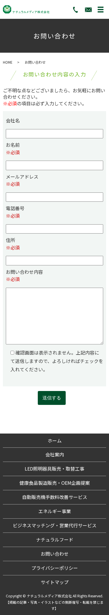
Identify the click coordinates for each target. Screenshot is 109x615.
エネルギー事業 (54, 511)
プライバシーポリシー (54, 567)
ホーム (55, 440)
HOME (7, 62)
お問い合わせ (55, 553)
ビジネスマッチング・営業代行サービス (55, 525)
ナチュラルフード (54, 539)
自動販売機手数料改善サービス (54, 496)
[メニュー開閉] (100, 9)
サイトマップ (55, 582)
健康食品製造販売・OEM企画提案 (54, 482)
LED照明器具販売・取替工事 (54, 468)
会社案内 (54, 454)
